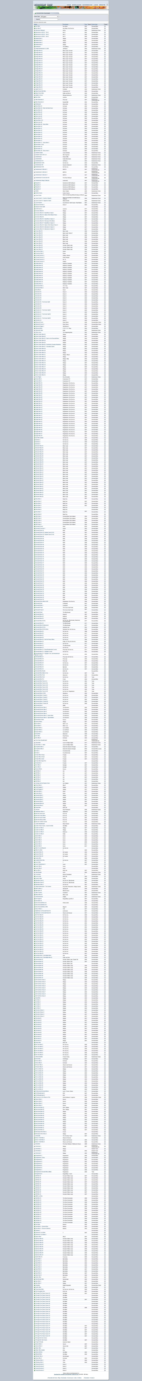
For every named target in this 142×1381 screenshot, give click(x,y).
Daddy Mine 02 (39, 265)
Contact (92, 1377)
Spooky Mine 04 (39, 1244)
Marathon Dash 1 (39, 880)
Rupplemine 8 (38, 1173)
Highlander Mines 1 (40, 811)
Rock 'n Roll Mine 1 (40, 1137)
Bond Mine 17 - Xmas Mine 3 (42, 142)
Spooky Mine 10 (39, 1254)
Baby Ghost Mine (39, 93)
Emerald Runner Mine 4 (41, 713)
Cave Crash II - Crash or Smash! (43, 198)
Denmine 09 (38, 308)
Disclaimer (86, 1377)
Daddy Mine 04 (39, 269)
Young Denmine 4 (39, 1370)
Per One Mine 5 (39, 1052)
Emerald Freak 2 (39, 609)
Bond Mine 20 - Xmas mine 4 (42, 150)
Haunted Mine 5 (39, 805)
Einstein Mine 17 (39, 478)
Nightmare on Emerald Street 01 (43, 910)
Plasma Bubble (39, 1056)
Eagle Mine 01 (38, 383)
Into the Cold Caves (40, 813)
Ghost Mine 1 (38, 785)
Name (35, 24)
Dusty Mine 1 (38, 379)
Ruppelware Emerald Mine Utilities (43, 1171)
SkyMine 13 (38, 1220)
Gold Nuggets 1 (39, 787)
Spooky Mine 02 (39, 1240)
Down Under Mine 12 (40, 356)
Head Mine (38, 807)
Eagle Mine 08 (38, 397)
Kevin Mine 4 (38, 841)
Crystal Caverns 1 (39, 255)
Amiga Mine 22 (38, 81)
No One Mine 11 (39, 935)
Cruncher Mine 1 (39, 251)
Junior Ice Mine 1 (39, 827)
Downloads (63, 1377)
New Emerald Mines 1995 (41, 906)
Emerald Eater (38, 603)
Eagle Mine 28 (38, 435)
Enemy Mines (38, 721)
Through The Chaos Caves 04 (42, 1299)
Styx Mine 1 (38, 1281)
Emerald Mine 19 (39, 660)
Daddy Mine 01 (39, 263)
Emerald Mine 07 (39, 635)
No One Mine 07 (39, 927)
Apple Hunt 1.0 (38, 89)
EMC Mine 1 (38, 516)
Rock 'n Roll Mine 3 (40, 1141)
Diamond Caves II (39, 324)
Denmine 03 (38, 295)
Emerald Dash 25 (39, 579)
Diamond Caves (39, 322)
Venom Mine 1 (38, 1344)
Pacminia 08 (38, 1032)
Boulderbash (38, 156)
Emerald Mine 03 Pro (40, 620)
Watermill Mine (38, 1352)
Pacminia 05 (38, 1026)
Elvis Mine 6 (38, 509)
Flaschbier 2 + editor (40, 744)
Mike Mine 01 (38, 890)
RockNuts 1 (38, 1148)
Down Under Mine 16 (40, 364)
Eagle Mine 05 (38, 391)
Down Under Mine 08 (40, 348)
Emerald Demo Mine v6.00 (41, 601)
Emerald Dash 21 (39, 571)
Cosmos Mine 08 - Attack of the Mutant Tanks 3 (46, 225)
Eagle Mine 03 (38, 387)
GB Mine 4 (38, 779)
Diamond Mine (38, 328)
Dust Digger (38, 376)
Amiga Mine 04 (38, 56)
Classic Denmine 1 (39, 204)
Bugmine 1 (38, 182)
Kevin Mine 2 (38, 837)
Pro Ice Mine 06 (39, 1079)
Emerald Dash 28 (39, 585)
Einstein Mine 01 (39, 445)
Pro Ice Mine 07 (39, 1081)
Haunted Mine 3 (39, 799)
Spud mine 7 (38, 1271)
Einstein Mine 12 (39, 468)
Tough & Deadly (39, 1341)
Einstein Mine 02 (39, 447)
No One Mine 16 (39, 945)
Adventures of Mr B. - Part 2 (42, 34)
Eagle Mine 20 (38, 419)
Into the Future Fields (40, 817)
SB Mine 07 (38, 1187)
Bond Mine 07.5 (39, 120)
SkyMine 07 (38, 1210)
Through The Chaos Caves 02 (42, 1295)
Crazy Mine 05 (39, 239)
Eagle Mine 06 (38, 393)
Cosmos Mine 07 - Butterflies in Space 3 (44, 222)
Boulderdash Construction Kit (42, 177)
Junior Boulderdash (40, 823)
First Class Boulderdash (41, 740)
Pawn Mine (38, 1042)
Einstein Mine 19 (39, 482)
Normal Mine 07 (39, 971)
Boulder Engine (39, 152)
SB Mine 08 (38, 1190)
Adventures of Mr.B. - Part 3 (42, 36)
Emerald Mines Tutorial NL (41, 701)
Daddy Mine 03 (39, 267)
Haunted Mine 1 (39, 795)
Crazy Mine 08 (39, 245)
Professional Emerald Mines (42, 1091)
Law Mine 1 (38, 870)
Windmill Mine (38, 1354)
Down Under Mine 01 (40, 334)
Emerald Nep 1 (39, 705)
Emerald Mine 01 (39, 614)
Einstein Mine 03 (39, 449)
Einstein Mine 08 (39, 460)
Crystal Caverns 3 (39, 259)
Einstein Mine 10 (39, 464)
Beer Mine (37, 97)
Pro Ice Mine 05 (39, 1077)
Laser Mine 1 (38, 866)
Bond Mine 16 (38, 138)
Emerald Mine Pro (39, 679)
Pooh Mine (38, 1058)
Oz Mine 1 (37, 1000)
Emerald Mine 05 (39, 631)
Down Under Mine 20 (40, 372)
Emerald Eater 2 (39, 605)
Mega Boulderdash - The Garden (43, 886)
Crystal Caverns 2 (39, 257)
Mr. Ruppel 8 (38, 898)
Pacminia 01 (38, 1018)
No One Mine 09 (39, 931)
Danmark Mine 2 (39, 287)
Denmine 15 (38, 320)
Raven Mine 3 (38, 1103)
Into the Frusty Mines (40, 815)
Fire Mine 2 (38, 737)
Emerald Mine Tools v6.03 (41, 691)
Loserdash (38, 874)
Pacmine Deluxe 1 (39, 1010)
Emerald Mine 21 (39, 664)
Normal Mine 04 (39, 965)
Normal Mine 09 (39, 975)
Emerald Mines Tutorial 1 (41, 695)
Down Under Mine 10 (40, 352)
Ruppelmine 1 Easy (40, 1157)
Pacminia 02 (38, 1020)
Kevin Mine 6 (38, 846)
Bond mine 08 (38, 122)
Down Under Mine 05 (40, 342)
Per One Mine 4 (39, 1050)
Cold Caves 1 (38, 208)
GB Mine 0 (38, 771)
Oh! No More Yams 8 (40, 993)
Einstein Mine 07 (39, 458)
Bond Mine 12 (38, 130)
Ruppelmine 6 (38, 1167)
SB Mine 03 (38, 1179)
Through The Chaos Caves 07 (42, 1305)
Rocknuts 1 (38, 1146)
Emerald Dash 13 (39, 554)
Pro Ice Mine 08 (39, 1083)
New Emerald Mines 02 (40, 904)
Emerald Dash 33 (39, 595)
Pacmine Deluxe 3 (39, 1014)
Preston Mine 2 (39, 1066)
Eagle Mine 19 (38, 417)
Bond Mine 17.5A (39, 144)
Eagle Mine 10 (38, 401)
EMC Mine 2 (38, 518)
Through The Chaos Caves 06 (42, 1303)
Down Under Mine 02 (40, 336)
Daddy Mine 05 (39, 271)
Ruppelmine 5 (38, 1165)
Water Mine (38, 1348)
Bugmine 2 (38, 184)
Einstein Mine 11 (39, 466)
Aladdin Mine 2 (38, 40)
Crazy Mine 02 (39, 233)
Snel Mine (37, 1224)
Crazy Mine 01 (39, 231)
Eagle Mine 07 (38, 395)
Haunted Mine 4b (39, 803)
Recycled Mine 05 (39, 1115)
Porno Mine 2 (38, 1062)
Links (75, 1377)
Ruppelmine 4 (38, 1163)
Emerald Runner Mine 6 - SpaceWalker (44, 717)
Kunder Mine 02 (39, 854)
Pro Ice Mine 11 (39, 1089)
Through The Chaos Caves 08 (42, 1307)
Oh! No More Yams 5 (40, 987)
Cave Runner (38, 202)
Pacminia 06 (38, 1028)
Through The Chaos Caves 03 (42, 1297)
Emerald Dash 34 (39, 597)
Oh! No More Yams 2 (40, 981)
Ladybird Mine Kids (40, 860)
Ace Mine (37, 26)
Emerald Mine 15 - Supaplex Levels (43, 651)
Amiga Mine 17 (38, 70)
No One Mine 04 (39, 921)
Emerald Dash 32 (39, 593)
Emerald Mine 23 (39, 668)
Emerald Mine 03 (39, 618)
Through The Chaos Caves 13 (42, 1317)
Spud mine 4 (38, 1264)
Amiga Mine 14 (38, 64)
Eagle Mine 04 (38, 389)
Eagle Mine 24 (38, 427)
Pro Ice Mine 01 (39, 1068)
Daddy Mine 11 (39, 283)
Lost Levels (38, 876)
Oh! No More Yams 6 (40, 989)
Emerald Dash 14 (39, 556)
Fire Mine (37, 735)
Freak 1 (37, 750)
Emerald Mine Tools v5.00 (41, 689)
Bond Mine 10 (38, 126)
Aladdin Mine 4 (38, 44)
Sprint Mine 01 (38, 1256)
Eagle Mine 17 (38, 415)
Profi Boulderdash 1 (40, 1093)
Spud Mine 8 (38, 1273)
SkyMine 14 (38, 1222)
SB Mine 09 (38, 1192)
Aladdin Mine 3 (38, 42)
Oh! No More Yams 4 (40, 985)
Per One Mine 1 (39, 1044)
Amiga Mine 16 (38, 68)
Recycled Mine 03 (39, 1111)
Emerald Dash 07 (39, 542)
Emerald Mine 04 (39, 623)
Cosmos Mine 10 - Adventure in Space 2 (44, 229)
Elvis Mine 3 (38, 503)
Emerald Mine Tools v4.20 (41, 685)
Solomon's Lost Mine (40, 1232)
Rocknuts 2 (38, 1153)
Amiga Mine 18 (38, 72)
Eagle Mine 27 (38, 433)
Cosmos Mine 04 (39, 216)
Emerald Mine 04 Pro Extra (41, 629)
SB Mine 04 (38, 1181)
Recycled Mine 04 (39, 1113)
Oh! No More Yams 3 (40, 983)
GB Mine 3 (38, 777)
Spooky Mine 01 (39, 1238)
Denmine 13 (38, 316)
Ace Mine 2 (38, 28)
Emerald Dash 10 (39, 548)
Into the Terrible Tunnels (41, 821)
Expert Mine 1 (38, 727)
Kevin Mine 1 (38, 835)
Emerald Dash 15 (39, 558)
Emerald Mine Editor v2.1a (41, 673)
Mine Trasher (38, 892)
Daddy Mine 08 (39, 277)
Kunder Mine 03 (39, 856)
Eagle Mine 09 (38, 399)
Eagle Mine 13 (38, 407)
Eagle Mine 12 (38, 405)
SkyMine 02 (38, 1200)
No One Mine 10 (39, 933)
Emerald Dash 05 (39, 538)
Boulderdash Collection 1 (41, 169)
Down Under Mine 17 (40, 366)
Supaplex (37, 1285)
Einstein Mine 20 (39, 484)
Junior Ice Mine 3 (39, 831)
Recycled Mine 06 (39, 1117)
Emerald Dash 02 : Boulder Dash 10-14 (44, 532)
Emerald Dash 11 (39, 550)
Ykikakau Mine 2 (39, 1362)
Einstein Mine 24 (39, 492)
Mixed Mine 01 (38, 894)
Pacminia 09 (38, 1034)
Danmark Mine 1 (39, 285)
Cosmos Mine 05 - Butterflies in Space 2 (44, 218)
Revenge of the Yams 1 (41, 1131)
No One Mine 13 (39, 939)
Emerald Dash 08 (39, 544)
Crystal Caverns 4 (39, 261)
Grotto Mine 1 (38, 791)
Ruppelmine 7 (38, 1169)
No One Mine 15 (39, 943)
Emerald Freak (39, 607)
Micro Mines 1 (38, 888)
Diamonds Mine (39, 330)
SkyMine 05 (38, 1206)
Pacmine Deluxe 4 (39, 1016)
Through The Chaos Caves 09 (42, 1309)
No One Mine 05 (39, 923)
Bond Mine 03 (38, 110)
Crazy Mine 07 (39, 243)
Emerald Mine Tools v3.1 (41, 681)
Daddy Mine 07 (39, 275)
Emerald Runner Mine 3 (41, 711)
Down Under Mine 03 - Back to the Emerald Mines (47, 338)
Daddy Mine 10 (39, 281)
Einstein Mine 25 (39, 494)
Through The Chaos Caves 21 (42, 1333)
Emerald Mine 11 (39, 643)
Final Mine (37, 733)
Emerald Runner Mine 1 (41, 707)
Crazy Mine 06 (39, 241)
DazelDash (38, 289)
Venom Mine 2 (38, 1346)
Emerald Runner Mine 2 (41, 709)
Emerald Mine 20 (39, 662)
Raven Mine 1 (38, 1099)
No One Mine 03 (39, 918)
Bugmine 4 (38, 189)
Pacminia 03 (38, 1022)
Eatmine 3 (37, 443)
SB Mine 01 (38, 1175)
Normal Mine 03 (39, 963)
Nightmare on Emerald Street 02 (43, 912)
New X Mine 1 (38, 908)
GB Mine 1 (38, 773)
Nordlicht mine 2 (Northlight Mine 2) (43, 957)
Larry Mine (38, 862)
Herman (37, 809)
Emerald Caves (39, 526)
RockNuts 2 (38, 1150)
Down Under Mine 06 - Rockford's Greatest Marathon (48, 344)
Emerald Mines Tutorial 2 (41, 697)
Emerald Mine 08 (39, 637)
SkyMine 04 (38, 1204)
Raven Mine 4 (38, 1105)
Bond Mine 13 (38, 132)
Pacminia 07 (38, 1030)
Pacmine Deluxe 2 (39, 1012)
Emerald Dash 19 (39, 566)
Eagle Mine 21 (38, 421)
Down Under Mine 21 (40, 374)
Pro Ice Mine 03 (39, 1072)
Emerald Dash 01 (39, 530)
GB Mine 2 (38, 775)
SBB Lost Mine (39, 1196)
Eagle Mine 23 (38, 425)
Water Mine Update (40, 1350)
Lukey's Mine (38, 878)
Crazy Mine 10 (39, 249)
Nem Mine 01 (38, 900)
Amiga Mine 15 (38, 66)
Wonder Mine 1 (39, 1356)
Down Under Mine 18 (40, 368)
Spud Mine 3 (38, 1262)
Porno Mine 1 (38, 1060)
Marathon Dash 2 (39, 882)
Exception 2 (38, 725)
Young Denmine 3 (39, 1368)
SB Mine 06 (38, 1185)
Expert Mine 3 (38, 731)
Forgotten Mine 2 (39, 748)
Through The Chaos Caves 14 (42, 1319)
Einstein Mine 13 (39, 470)
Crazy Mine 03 (39, 235)
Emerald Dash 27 (39, 583)
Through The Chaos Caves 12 (42, 1315)
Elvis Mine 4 (38, 505)
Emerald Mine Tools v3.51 (41, 683)
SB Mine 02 (38, 1177)
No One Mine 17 (39, 947)
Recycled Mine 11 (39, 1127)
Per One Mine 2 (39, 1046)
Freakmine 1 (38, 762)
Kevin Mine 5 (38, 844)
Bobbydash (38, 104)
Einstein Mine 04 (39, 451)
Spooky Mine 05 (39, 1246)
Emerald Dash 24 (39, 577)
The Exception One (40, 1291)
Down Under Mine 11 (40, 354)
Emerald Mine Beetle (40, 670)
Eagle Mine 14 (38, 409)
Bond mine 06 (38, 116)
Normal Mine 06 (39, 969)
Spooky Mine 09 (39, 1252)
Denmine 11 (38, 312)
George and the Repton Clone (42, 783)
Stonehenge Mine (39, 1279)
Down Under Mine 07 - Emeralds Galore (44, 346)
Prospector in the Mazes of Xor (42, 1097)
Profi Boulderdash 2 (40, 1095)
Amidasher (38, 46)
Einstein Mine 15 (39, 474)
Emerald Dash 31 (39, 591)
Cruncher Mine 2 (39, 253)
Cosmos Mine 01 (39, 210)
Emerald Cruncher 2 (40, 528)
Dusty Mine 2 (38, 381)
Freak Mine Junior (39, 758)
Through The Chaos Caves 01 (42, 1293)
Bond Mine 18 (38, 146)
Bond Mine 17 (38, 140)
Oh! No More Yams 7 (40, 991)
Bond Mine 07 (38, 118)
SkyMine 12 (38, 1218)
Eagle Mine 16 (38, 413)
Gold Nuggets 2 (39, 789)
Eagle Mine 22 (38, 423)
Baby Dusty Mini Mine (40, 91)
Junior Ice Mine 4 (39, 833)
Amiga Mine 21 (38, 79)
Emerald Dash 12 (39, 552)
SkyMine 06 (38, 1208)
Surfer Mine (38, 1287)
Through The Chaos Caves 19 (42, 1329)
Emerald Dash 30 (39, 589)
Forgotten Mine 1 (39, 746)
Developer (65, 24)
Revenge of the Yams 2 (41, 1133)
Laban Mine (38, 858)
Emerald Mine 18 (39, 658)
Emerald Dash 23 (39, 575)
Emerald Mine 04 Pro (40, 627)
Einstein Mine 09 (39, 462)
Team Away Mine (39, 1289)
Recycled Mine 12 (39, 1129)
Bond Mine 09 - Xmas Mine (41, 124)
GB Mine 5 (38, 781)
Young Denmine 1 (39, 1364)
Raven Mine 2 (38, 1101)
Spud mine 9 (38, 1275)
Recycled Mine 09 (39, 1123)
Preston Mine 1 (39, 1064)
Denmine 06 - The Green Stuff (42, 302)
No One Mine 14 (39, 941)
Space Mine (38, 1236)
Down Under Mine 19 (40, 370)
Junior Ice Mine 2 (39, 829)
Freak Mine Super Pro (40, 760)
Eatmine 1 (37, 439)
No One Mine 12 (39, 937)
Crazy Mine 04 (39, 237)
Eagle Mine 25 (38, 429)
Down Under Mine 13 (40, 358)
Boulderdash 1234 (39, 162)
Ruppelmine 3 (38, 1161)
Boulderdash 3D (39, 164)
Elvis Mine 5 (38, 507)
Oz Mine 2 (37, 1002)
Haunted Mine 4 (39, 801)
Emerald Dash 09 (39, 546)
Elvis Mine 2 (38, 501)
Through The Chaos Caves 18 (42, 1327)
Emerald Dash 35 (39, 599)
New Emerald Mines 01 (40, 902)
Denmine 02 (38, 293)
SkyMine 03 (38, 1202)
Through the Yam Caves (41, 1339)
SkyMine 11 (38, 1216)
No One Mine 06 (39, 925)
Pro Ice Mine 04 (39, 1075)
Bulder (37, 191)
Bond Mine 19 (38, 148)
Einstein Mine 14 (39, 472)
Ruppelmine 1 (38, 1155)
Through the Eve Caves (41, 1337)
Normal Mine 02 (39, 961)
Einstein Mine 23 (39, 490)
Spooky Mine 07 (39, 1250)
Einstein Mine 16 (39, 476)
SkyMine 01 (38, 1198)
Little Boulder (38, 872)
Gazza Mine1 (38, 769)
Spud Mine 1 (38, 1258)
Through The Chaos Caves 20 (42, 1331)
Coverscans (70, 1377)
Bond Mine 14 (38, 134)
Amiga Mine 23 (38, 83)
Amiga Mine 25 (38, 87)
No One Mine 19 (39, 951)
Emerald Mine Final (40, 675)
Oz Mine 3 (37, 1004)
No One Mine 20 (39, 953)
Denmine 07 (38, 304)
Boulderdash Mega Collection (42, 180)
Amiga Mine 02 (38, 52)
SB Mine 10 (38, 1194)
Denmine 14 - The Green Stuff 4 (43, 318)
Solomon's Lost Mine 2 (40, 1234)
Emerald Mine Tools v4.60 (41, 687)
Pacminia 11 (38, 1038)
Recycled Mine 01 (39, 1107)
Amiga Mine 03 (38, 54)
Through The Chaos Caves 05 (42, 1301)
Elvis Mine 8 (38, 514)
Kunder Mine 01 (39, 852)
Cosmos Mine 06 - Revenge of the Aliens (45, 220)
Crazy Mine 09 (39, 247)
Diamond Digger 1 (39, 326)
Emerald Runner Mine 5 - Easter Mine (44, 715)
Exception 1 (38, 723)
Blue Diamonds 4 (39, 99)
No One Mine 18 (39, 949)
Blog (59, 1377)
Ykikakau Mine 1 (39, 1360)
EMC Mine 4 (38, 522)
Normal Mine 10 (39, 977)
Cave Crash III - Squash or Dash (43, 200)
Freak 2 (37, 752)
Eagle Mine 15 (38, 411)
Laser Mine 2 (38, 868)
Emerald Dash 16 (39, 560)
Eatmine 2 (37, 441)
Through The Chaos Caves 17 (42, 1325)
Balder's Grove (39, 95)
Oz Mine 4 (37, 1006)
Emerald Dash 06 (39, 540)
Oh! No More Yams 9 (40, 995)
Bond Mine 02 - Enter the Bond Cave (44, 108)
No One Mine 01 (39, 914)
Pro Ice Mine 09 (39, 1085)
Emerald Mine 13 (39, 647)
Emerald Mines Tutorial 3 (41, 699)
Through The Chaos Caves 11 (42, 1313)
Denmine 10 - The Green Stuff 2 (43, 310)
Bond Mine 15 (38, 136)
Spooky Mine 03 (39, 1242)
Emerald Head (38, 612)
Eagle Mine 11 (38, 403)
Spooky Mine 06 (39, 1248)
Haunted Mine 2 (39, 797)
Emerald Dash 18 (39, 564)
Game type (94, 24)
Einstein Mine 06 (39, 456)
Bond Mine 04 (38, 112)
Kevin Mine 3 (38, 839)
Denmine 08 (38, 306)
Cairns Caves (38, 193)
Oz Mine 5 (37, 1008)
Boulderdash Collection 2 (41, 172)
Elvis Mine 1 (38, 498)
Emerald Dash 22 (39, 573)
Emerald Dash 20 (39, 568)
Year (86, 24)
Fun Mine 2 (38, 767)
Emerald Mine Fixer (40, 677)
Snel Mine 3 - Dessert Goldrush (43, 1228)
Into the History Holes (40, 819)
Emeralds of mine (39, 719)
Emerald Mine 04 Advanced (41, 625)
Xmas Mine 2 (38, 1358)
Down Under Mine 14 (40, 360)
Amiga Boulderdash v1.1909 (42, 48)
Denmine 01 (38, 291)
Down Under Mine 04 (40, 340)
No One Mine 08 (39, 929)
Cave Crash (38, 195)
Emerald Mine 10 (39, 641)
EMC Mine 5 (38, 524)
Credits (79, 1377)
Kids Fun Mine (38, 850)
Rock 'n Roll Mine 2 (40, 1139)
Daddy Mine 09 (39, 279)
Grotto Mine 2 (38, 793)
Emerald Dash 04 (39, 536)
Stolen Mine (38, 1277)
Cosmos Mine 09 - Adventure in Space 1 (44, 227)
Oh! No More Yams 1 (40, 979)
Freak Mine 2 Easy (40, 754)
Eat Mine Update (39, 437)
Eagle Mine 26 (38, 431)
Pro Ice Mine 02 (39, 1070)
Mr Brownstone (39, 896)
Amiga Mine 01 (38, 50)
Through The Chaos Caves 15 (42, 1321)
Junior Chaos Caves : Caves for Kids (44, 825)
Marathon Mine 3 (39, 884)
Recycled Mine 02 (39, 1109)
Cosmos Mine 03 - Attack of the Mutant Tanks (46, 214)
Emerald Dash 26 (39, 581)
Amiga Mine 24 (38, 85)
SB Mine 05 (38, 1183)
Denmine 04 (38, 297)
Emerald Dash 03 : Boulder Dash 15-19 (44, 534)
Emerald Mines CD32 (40, 693)
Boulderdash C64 (39, 166)
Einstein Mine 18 (39, 480)
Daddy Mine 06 (39, 273)
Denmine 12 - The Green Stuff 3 (43, 314)
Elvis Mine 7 (38, 511)
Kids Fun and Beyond (40, 848)
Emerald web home (52, 1377)
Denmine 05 (38, 299)
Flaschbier (38, 742)
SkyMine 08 (38, 1212)
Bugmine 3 (38, 186)
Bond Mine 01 (38, 106)
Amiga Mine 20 (38, 76)
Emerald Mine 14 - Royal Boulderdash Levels (46, 649)
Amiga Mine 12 (38, 60)
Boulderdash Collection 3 (41, 174)
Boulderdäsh (38, 158)
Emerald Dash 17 (39, 562)
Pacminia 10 (38, 1036)
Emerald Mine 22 (39, 666)
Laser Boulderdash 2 (40, 864)
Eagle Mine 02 (38, 385)
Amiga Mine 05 (38, 58)
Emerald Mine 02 (39, 616)
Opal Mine (37, 998)
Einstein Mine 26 (39, 496)
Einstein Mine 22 (39, 488)
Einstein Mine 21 (39, 486)
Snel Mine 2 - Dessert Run (41, 1226)
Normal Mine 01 (39, 959)
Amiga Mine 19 (38, 74)
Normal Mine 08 (39, 973)
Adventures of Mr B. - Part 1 (42, 32)
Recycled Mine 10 (39, 1125)
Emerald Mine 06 (39, 633)
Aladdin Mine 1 (38, 38)
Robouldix (37, 1135)
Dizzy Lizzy (38, 332)
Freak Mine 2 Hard (39, 756)
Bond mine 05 (38, 114)
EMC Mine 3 (38, 520)
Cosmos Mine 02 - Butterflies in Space (44, 212)
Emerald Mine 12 (39, 645)
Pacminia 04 (38, 1024)
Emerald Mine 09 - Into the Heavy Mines (44, 639)
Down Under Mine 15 (40, 362)
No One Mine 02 (39, 916)
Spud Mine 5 (38, 1267)
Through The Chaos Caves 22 (42, 1335)
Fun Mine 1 (38, 764)
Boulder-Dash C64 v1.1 (41, 154)
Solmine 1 (37, 1230)
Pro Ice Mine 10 (39, 1087)
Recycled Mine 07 (39, 1119)
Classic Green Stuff (40, 206)
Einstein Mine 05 (39, 453)
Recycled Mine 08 (39, 1121)
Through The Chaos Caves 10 (42, 1311)
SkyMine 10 (38, 1214)
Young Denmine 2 (39, 1366)
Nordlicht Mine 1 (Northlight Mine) (43, 955)
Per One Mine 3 (39, 1048)
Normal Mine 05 (39, 967)
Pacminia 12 (38, 1040)
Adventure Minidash (40, 30)
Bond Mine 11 (38, 128)
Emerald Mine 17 (39, 656)
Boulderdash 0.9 (39, 160)
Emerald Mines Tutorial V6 (41, 703)
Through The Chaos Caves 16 (42, 1323)
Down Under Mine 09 (40, 350)
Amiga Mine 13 (38, 62)
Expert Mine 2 (38, 729)
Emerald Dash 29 (39, 587)
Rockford (37, 1143)
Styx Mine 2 (38, 1283)
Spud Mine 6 (38, 1269)
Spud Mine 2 (38, 1260)
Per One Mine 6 (39, 1054)
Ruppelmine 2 (38, 1159)
